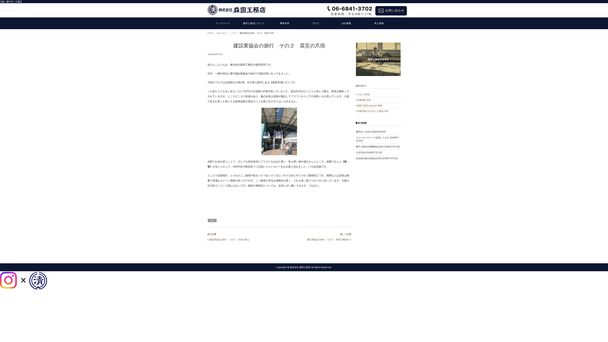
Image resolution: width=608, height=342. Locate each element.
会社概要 (346, 23)
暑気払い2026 (363, 131)
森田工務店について (253, 23)
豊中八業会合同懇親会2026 (369, 146)
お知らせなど (222, 33)
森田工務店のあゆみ (367, 105)
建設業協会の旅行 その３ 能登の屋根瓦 (328, 239)
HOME (210, 33)
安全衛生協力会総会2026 (368, 158)
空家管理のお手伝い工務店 (370, 111)
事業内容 (284, 23)
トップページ (223, 23)
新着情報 (361, 100)
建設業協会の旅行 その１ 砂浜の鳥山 (229, 239)
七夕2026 (361, 152)
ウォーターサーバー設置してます (372, 137)
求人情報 (379, 23)
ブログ (315, 23)
